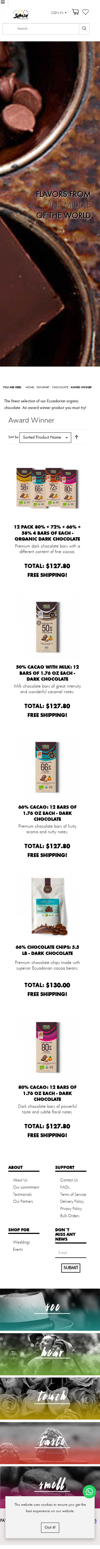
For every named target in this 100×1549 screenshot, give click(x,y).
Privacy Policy (71, 1209)
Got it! (50, 1527)
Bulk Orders (69, 1216)
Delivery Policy (72, 1202)
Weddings (21, 1242)
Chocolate (60, 387)
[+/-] (76, 437)
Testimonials (22, 1195)
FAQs (64, 1187)
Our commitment (26, 1187)
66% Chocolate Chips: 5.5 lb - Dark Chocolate (47, 950)
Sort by (13, 437)
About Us (20, 1180)
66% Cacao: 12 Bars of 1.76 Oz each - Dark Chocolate (47, 813)
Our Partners (23, 1202)
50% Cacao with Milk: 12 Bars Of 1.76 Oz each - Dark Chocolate (47, 673)
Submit (70, 1267)
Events (18, 1250)
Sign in (57, 13)
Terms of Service (73, 1195)
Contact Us (69, 1180)
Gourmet (43, 387)
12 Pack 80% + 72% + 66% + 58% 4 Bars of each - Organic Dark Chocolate (47, 533)
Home (30, 387)
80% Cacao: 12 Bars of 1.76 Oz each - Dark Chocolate (47, 1093)
